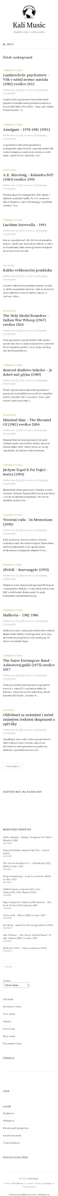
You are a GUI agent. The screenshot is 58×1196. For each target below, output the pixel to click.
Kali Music (29, 25)
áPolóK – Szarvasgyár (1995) (26, 570)
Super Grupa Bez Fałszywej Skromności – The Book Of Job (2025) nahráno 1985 (27, 904)
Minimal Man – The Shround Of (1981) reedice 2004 (27, 422)
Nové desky (9, 1014)
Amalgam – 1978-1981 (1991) (26, 129)
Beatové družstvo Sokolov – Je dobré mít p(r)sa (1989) (27, 372)
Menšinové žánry (12, 565)
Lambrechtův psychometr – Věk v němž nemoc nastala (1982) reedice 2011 (26, 79)
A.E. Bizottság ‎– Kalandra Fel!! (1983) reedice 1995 (28, 177)
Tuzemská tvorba (13, 70)
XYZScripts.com (43, 1195)
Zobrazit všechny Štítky (15, 1157)
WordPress (17, 1183)
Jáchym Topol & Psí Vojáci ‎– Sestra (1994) (25, 472)
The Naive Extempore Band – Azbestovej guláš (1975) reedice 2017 (29, 665)
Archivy (7, 980)
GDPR (6, 1091)
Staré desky (9, 170)
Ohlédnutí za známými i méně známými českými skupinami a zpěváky (29, 719)
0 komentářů (9, 93)
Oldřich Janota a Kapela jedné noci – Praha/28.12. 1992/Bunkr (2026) (22, 891)
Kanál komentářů (12, 1135)
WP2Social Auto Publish (17, 1195)
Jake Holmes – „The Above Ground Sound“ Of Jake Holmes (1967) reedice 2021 (27, 937)
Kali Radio (8, 265)
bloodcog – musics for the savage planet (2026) (28, 925)
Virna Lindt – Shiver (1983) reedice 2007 (24, 915)
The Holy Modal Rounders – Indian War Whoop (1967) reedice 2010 (26, 320)
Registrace (8, 1113)
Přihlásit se (9, 1057)
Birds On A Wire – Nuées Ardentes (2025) (25, 948)
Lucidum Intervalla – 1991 (24, 225)
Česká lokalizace (11, 1142)
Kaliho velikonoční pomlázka (27, 270)
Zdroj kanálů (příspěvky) (16, 1128)
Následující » (13, 766)
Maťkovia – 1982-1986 (20, 615)
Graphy (47, 1183)
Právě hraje (9, 1028)
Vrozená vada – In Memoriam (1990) (27, 522)
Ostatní (7, 1021)
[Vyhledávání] (52, 44)
